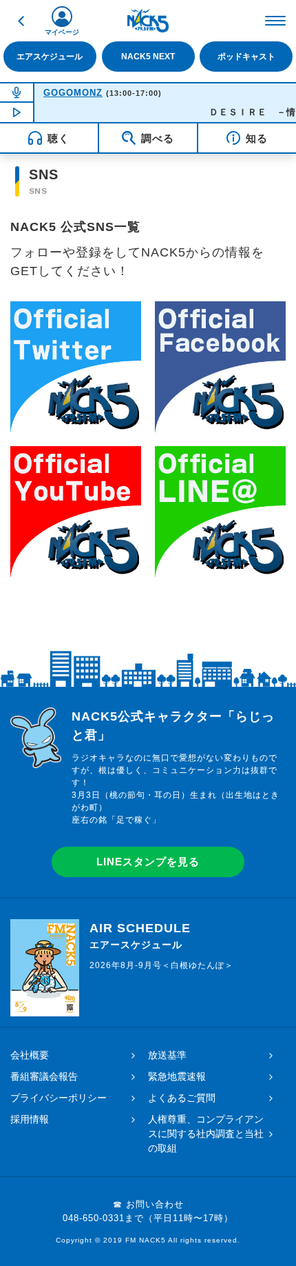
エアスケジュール (50, 56)
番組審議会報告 (44, 1076)
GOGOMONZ (73, 93)
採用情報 (29, 1119)
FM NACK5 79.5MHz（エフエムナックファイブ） (148, 20)
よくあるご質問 (181, 1097)
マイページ (62, 32)
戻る (20, 20)
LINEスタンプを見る (148, 861)
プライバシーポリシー (58, 1097)
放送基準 (167, 1055)
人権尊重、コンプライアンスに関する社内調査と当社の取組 (206, 1134)
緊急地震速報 (177, 1076)
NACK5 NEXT (148, 56)
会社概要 (29, 1055)
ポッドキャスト (246, 56)
